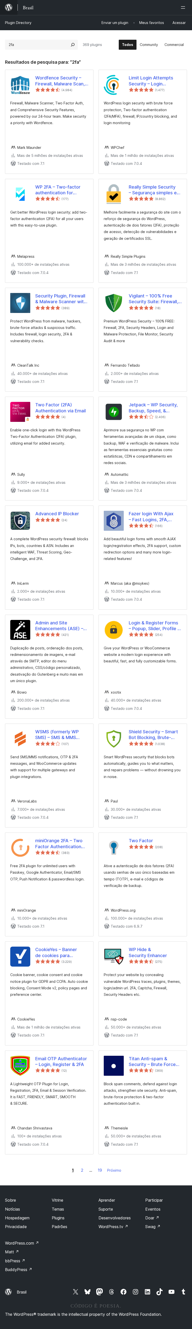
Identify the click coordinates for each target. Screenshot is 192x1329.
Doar (152, 1217)
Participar (154, 1200)
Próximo (114, 1170)
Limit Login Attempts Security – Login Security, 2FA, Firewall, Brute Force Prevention (153, 81)
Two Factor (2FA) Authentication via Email (60, 407)
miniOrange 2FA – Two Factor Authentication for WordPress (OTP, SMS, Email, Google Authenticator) (58, 843)
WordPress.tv (113, 1226)
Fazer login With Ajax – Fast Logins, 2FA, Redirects (151, 517)
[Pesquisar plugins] (73, 45)
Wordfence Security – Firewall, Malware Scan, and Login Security (60, 81)
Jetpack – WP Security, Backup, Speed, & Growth (153, 408)
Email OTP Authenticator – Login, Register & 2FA (61, 1061)
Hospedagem (17, 1217)
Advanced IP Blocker (57, 513)
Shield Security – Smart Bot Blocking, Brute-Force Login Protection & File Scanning (155, 735)
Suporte (105, 1209)
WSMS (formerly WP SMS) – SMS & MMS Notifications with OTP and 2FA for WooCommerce (59, 735)
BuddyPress (18, 1269)
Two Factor (141, 840)
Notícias (12, 1209)
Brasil (21, 1292)
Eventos (152, 1209)
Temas (58, 1209)
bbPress (15, 1260)
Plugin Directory (18, 22)
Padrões (59, 1226)
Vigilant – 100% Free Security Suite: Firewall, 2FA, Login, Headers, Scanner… (153, 299)
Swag (152, 1226)
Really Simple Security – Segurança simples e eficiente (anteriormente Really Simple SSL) (155, 190)
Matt (12, 1251)
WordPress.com (22, 1243)
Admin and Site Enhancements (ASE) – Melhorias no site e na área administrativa (59, 626)
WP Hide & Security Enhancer (148, 952)
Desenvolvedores (114, 1217)
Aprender (106, 1200)
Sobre (10, 1200)
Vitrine (57, 1200)
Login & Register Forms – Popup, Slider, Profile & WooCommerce (154, 626)
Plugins (58, 1217)
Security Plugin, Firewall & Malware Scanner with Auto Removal (60, 299)
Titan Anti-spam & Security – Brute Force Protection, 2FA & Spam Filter (154, 1061)
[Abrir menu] (184, 7)
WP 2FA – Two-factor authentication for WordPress (57, 190)
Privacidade (16, 1226)
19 (100, 1170)
